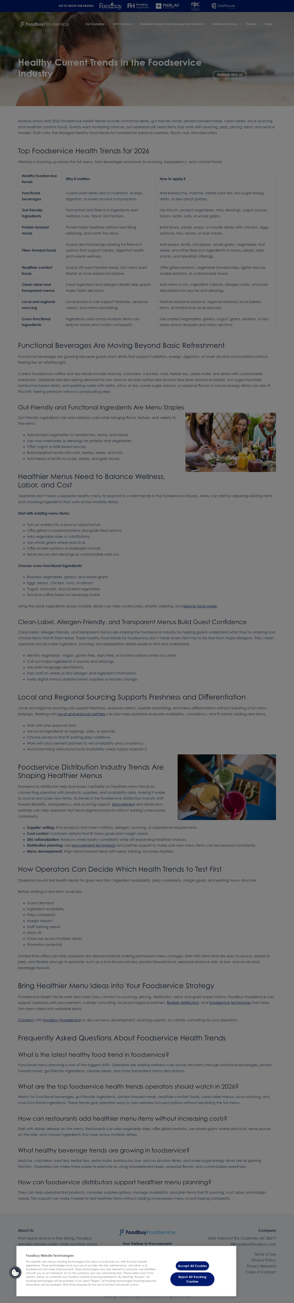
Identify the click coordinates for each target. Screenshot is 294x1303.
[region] (126, 1271)
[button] (15, 1272)
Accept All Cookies (192, 1266)
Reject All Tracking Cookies (192, 1279)
